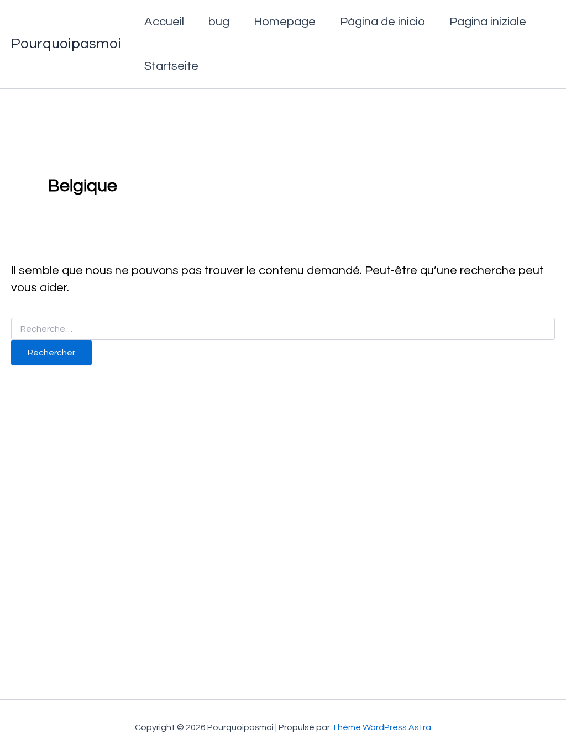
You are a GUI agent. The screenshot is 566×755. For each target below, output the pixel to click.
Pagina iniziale (487, 21)
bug (218, 21)
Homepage (285, 21)
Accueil (164, 21)
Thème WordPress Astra (381, 727)
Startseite (171, 66)
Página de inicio (382, 21)
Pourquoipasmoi (66, 43)
